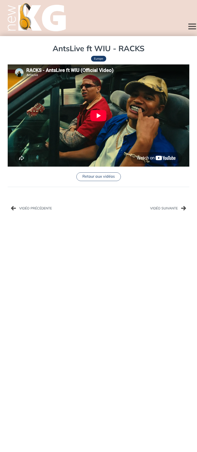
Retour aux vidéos (98, 176)
